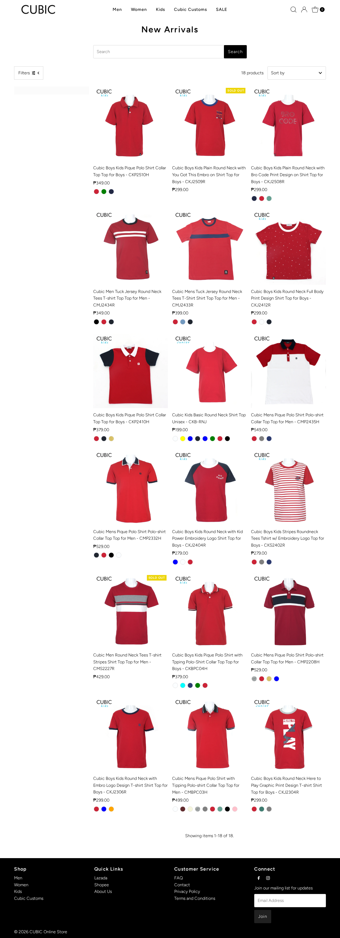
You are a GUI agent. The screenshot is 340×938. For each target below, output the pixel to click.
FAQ (178, 877)
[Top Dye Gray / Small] (261, 562)
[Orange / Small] (111, 809)
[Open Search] (293, 9)
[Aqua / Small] (182, 685)
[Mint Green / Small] (104, 191)
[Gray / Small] (261, 438)
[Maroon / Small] (182, 809)
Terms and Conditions (194, 898)
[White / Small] (261, 322)
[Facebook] (259, 878)
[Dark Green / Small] (261, 809)
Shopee (101, 884)
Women (139, 9)
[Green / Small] (269, 198)
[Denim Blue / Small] (175, 562)
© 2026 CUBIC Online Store (40, 931)
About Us (103, 891)
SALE (221, 9)
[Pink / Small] (234, 809)
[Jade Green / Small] (197, 685)
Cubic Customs (190, 9)
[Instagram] (268, 878)
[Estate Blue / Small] (269, 438)
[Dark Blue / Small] (111, 191)
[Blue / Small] (205, 438)
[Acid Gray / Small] (254, 678)
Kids (160, 9)
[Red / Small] (96, 191)
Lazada (100, 877)
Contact (182, 884)
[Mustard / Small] (111, 438)
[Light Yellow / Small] (182, 438)
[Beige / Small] (190, 809)
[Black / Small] (96, 322)
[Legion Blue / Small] (276, 678)
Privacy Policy (187, 891)
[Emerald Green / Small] (212, 438)
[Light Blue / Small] (190, 438)
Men (117, 9)
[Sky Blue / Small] (182, 322)
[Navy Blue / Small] (111, 322)
